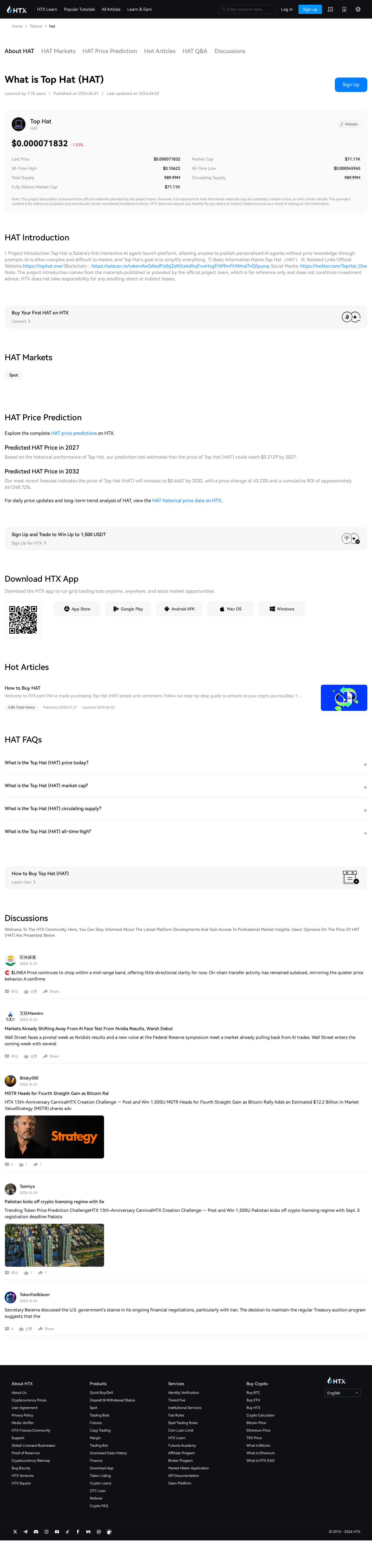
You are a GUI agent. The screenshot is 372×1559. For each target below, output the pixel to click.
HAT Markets (58, 51)
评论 (14, 992)
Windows (285, 609)
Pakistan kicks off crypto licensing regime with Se (54, 1201)
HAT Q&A (195, 51)
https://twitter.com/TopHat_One (333, 266)
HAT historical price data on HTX (186, 500)
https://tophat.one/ (43, 266)
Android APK (183, 609)
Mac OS (234, 609)
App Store (80, 609)
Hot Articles (160, 51)
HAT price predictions (74, 433)
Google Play (132, 609)
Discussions (229, 51)
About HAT (19, 51)
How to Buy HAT (22, 688)
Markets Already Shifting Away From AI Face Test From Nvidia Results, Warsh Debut (89, 1028)
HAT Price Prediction (110, 51)
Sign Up (351, 84)
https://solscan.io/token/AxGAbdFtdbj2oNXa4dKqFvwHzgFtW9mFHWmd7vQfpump (181, 266)
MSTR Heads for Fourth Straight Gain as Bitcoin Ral (57, 1093)
